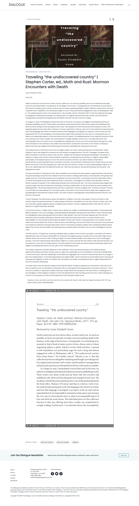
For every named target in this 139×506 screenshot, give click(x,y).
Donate (73, 5)
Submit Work (94, 5)
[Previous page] (27, 291)
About (55, 5)
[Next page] (30, 291)
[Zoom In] (43, 291)
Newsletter (13, 481)
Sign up (124, 455)
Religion (75, 442)
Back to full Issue (34, 19)
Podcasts (64, 5)
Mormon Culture (47, 442)
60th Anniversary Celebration (112, 5)
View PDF (29, 97)
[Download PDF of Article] (112, 19)
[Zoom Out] (40, 291)
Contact (13, 475)
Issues (12, 470)
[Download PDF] (55, 291)
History (12, 472)
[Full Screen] (58, 291)
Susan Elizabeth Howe (34, 93)
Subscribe (82, 5)
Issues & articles (37, 5)
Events (47, 5)
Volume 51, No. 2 (45, 72)
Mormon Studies (63, 442)
